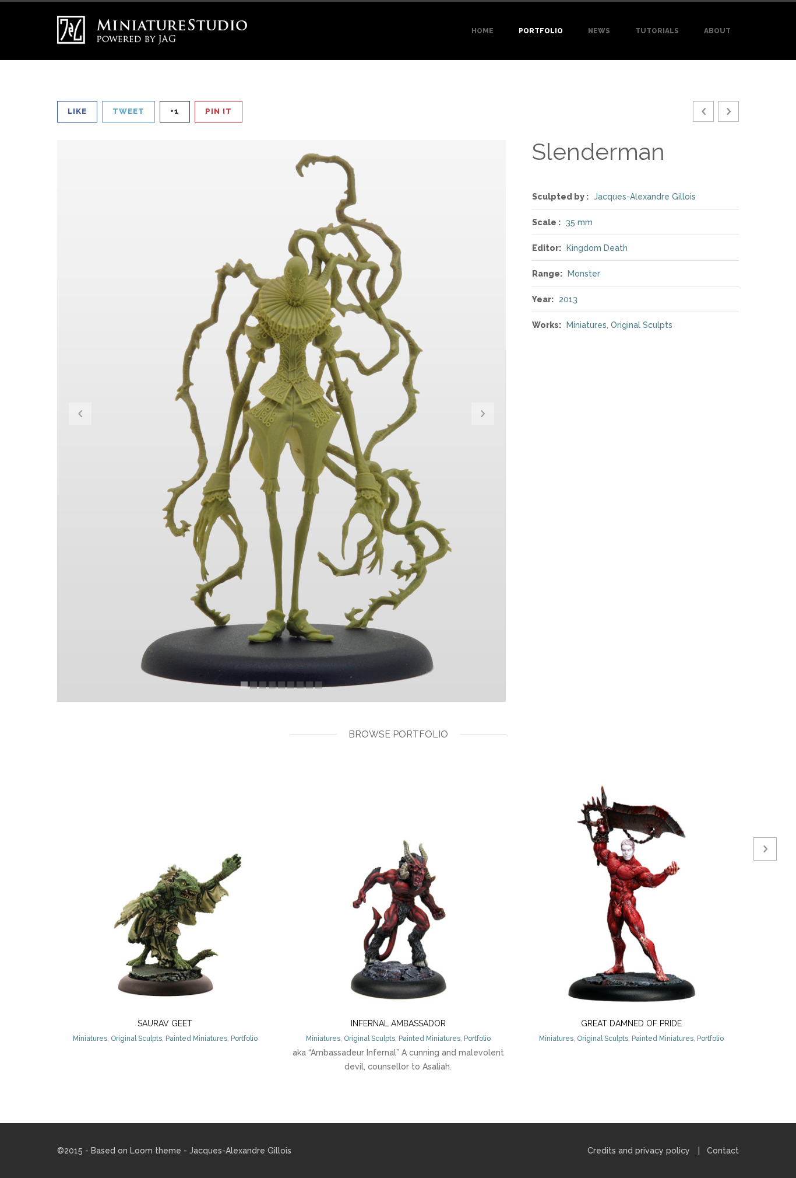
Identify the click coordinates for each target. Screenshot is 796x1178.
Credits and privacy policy (638, 1150)
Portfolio (541, 31)
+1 (174, 111)
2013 (568, 299)
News (599, 31)
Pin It (218, 111)
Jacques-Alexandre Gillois (645, 196)
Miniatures (586, 325)
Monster (584, 273)
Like (77, 111)
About (717, 31)
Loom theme (155, 1150)
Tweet (128, 111)
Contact (723, 1150)
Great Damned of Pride (631, 1023)
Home (482, 31)
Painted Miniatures (196, 1038)
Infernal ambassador (398, 1023)
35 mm (579, 222)
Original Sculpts (641, 325)
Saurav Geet (165, 1023)
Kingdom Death (597, 248)
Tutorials (657, 31)
